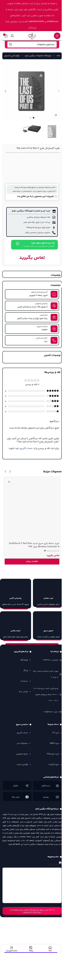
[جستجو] (10, 44)
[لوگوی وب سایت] (32, 35)
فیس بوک (15, 797)
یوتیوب (46, 797)
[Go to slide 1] (33, 118)
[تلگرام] (27, 785)
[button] (58, 91)
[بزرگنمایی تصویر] (55, 115)
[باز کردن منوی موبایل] (57, 36)
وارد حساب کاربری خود (26, 448)
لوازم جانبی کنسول (11, 55)
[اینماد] (32, 885)
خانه (58, 55)
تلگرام (15, 785)
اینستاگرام (46, 785)
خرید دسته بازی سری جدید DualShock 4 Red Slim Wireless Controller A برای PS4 (34, 545)
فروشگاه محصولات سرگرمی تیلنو (37, 55)
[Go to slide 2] (30, 118)
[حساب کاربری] (12, 36)
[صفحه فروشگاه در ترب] (55, 864)
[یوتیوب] (57, 797)
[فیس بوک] (27, 797)
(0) (45, 551)
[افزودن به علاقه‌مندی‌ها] (9, 482)
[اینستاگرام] (57, 785)
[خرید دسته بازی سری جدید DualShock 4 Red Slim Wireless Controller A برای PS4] (32, 509)
